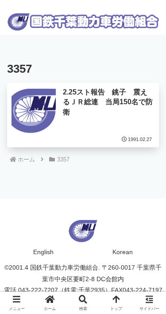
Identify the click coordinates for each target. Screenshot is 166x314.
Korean (122, 251)
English (43, 251)
